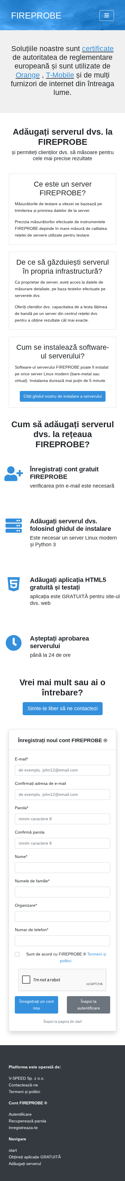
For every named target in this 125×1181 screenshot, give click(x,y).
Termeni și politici (24, 1091)
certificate (98, 48)
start (13, 1150)
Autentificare (20, 1114)
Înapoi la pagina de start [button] (63, 1021)
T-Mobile (60, 75)
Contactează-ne (23, 1085)
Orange (28, 75)
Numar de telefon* (31, 929)
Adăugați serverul (25, 1163)
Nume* (21, 856)
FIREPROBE (36, 15)
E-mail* (21, 759)
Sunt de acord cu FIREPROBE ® (66, 957)
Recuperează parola (27, 1121)
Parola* (21, 807)
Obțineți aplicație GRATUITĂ (35, 1157)
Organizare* (26, 905)
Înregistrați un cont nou (36, 1004)
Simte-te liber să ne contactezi (63, 708)
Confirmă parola (29, 832)
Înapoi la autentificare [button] (88, 1004)
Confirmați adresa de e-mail (40, 783)
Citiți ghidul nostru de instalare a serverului (63, 396)
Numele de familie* (32, 881)
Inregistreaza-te (23, 1127)
